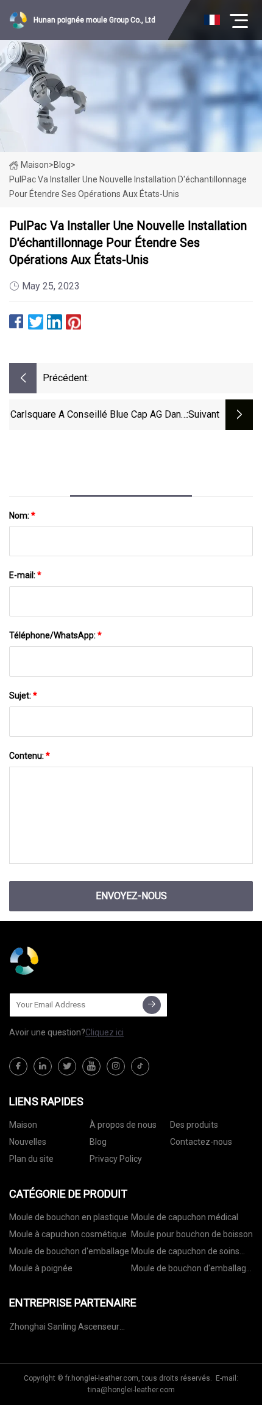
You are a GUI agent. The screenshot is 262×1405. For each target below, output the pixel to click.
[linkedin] (43, 1066)
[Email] (152, 1005)
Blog (98, 1142)
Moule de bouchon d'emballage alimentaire (191, 1270)
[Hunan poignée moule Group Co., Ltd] (70, 960)
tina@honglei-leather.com (131, 1390)
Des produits (194, 1125)
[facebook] (18, 1066)
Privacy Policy (116, 1159)
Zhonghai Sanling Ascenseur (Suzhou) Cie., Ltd (64, 1329)
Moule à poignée (41, 1268)
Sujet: (23, 695)
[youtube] (91, 1066)
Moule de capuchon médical (184, 1217)
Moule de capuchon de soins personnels (185, 1253)
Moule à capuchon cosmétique (68, 1234)
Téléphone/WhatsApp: (55, 635)
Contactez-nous (201, 1142)
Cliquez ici (104, 1032)
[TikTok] (140, 1066)
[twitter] (67, 1066)
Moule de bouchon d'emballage (69, 1251)
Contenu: (29, 756)
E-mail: (25, 575)
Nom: (22, 515)
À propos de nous (123, 1125)
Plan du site (31, 1159)
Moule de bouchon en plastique (69, 1217)
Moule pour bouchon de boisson (192, 1234)
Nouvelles (27, 1142)
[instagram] (116, 1066)
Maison (35, 165)
